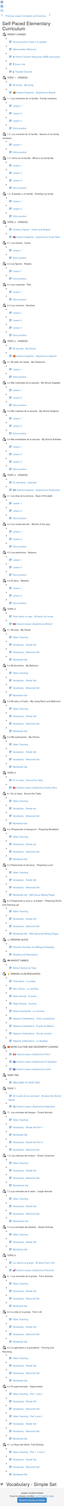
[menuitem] (2, 7)
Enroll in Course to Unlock (32, 1500)
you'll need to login (44, 1496)
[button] (2, 2)
